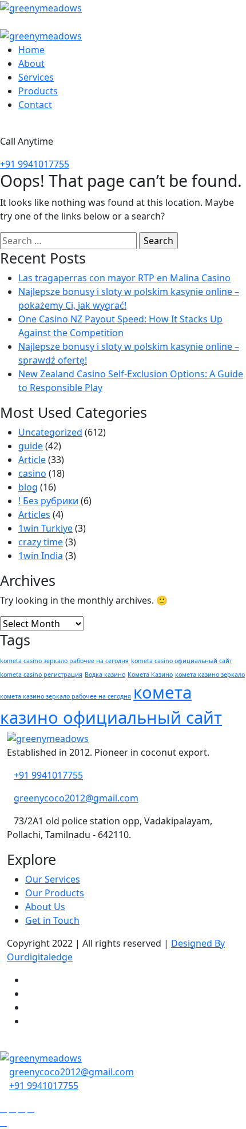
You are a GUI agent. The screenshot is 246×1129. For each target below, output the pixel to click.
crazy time (40, 542)
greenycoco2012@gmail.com (76, 798)
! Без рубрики (48, 500)
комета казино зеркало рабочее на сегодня (65, 696)
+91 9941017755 (34, 164)
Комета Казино (150, 675)
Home (31, 49)
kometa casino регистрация (41, 675)
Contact (35, 104)
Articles (34, 514)
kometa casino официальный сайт (181, 661)
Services (36, 77)
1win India (40, 555)
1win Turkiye (45, 528)
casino (32, 473)
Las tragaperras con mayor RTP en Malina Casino (124, 278)
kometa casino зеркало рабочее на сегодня (64, 661)
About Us (45, 906)
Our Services (52, 879)
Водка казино (105, 675)
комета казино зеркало (210, 675)
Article (32, 459)
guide (30, 446)
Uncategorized (50, 432)
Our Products (54, 893)
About (31, 63)
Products (38, 91)
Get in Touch (52, 920)
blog (28, 487)
